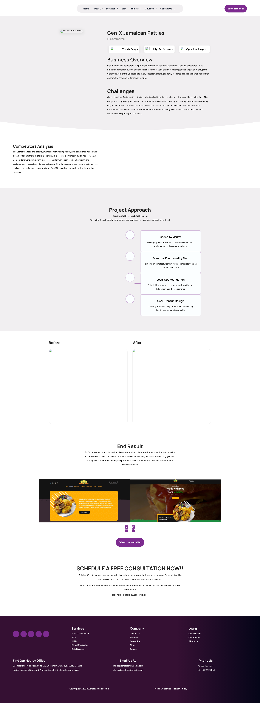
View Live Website (130, 542)
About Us (98, 9)
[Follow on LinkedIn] (39, 634)
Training (134, 637)
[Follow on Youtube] (46, 634)
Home (86, 9)
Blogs (132, 645)
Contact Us (166, 9)
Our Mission (195, 633)
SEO (73, 637)
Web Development (80, 633)
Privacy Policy (180, 688)
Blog (124, 9)
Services (110, 9)
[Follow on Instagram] (31, 634)
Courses (149, 9)
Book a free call (236, 8)
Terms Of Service (162, 688)
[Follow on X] (23, 634)
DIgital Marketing (79, 645)
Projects (134, 9)
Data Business (77, 649)
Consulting (135, 641)
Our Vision (194, 637)
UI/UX (74, 641)
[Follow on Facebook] (16, 634)
